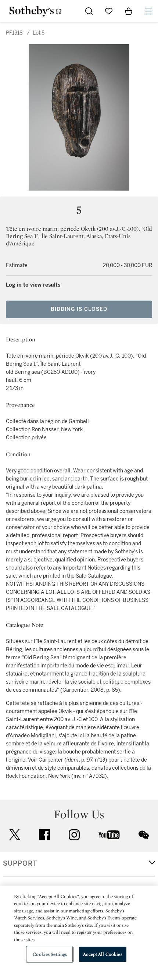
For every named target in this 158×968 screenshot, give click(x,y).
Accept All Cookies (102, 954)
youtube (109, 834)
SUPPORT (20, 863)
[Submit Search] (89, 11)
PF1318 (14, 33)
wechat (144, 835)
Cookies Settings (50, 954)
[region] (79, 927)
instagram (74, 834)
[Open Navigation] (148, 11)
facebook (44, 834)
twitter (14, 834)
